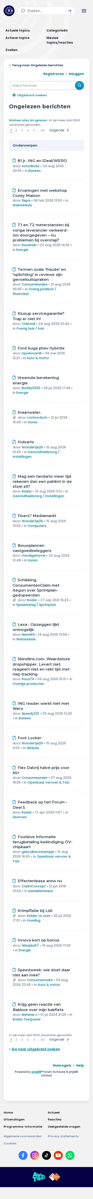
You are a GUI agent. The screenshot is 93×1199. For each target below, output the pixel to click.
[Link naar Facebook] (23, 1156)
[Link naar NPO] (54, 1177)
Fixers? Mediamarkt (37, 515)
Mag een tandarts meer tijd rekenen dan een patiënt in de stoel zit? (42, 481)
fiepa (26, 200)
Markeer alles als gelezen (28, 120)
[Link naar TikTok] (46, 1156)
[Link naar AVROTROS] (39, 1177)
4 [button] (28, 130)
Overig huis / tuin (30, 328)
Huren (32, 422)
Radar (27, 491)
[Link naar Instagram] (34, 1156)
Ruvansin (29, 245)
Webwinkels (22, 205)
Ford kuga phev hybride (41, 348)
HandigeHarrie (33, 555)
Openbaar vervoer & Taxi (48, 782)
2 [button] (16, 130)
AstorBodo (31, 166)
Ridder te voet (38, 916)
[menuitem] (62, 1065)
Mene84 (28, 634)
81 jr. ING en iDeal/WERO (42, 160)
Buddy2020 (31, 388)
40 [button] (43, 130)
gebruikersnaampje (38, 852)
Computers (37, 526)
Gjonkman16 (32, 353)
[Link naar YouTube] (58, 1156)
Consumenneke (34, 284)
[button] (69, 10)
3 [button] (22, 130)
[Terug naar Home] (9, 10)
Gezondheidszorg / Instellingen (38, 496)
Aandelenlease (40, 891)
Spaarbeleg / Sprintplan (36, 605)
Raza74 (28, 679)
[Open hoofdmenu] (84, 10)
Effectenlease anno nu (40, 881)
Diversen (20, 817)
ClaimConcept (34, 886)
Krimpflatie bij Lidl (35, 910)
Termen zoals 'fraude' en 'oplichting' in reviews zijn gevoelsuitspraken (39, 274)
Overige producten (28, 683)
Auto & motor (38, 358)
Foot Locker (29, 738)
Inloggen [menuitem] (76, 74)
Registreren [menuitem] (53, 74)
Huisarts (26, 442)
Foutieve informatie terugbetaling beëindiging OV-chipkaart (42, 842)
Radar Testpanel (26, 1019)
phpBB (36, 1072)
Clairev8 (28, 324)
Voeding (33, 920)
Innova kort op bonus (38, 940)
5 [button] (34, 130)
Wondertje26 (32, 447)
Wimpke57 (30, 945)
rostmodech (37, 417)
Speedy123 (30, 713)
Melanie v (29, 1014)
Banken (34, 170)
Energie (22, 249)
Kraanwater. (29, 412)
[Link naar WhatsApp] (69, 1156)
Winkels (33, 748)
